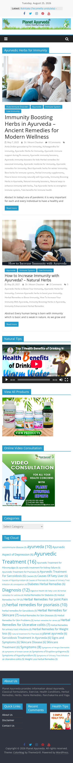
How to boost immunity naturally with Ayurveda (27, 176)
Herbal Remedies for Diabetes (40, 595)
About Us (7, 714)
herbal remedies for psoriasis (36, 604)
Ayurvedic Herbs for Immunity (29, 151)
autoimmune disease (14, 547)
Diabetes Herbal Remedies (46, 584)
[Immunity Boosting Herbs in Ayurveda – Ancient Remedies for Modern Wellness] (36, 58)
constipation (20, 584)
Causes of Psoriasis (38, 580)
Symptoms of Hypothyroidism (19, 655)
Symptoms (30, 647)
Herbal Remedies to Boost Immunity (22, 297)
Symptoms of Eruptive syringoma (50, 651)
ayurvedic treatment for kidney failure (39, 567)
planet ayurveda (54, 633)
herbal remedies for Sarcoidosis (19, 610)
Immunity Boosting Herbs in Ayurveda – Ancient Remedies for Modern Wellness (32, 126)
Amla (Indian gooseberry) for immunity (23, 146)
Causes (31, 576)
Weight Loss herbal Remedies (41, 659)
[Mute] (61, 379)
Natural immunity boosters (36, 181)
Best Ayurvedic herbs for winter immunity (47, 168)
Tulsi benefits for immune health (36, 190)
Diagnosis (16, 590)
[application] (36, 364)
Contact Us (8, 725)
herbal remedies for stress (47, 620)
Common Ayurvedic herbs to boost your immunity (38, 293)
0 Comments (54, 142)
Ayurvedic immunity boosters (44, 155)
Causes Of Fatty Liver (52, 576)
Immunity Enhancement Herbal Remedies (24, 306)
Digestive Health (38, 591)
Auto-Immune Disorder (17, 106)
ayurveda (39, 546)
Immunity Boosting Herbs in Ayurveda (47, 301)
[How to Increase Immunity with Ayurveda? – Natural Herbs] (36, 222)
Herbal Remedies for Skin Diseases (38, 615)
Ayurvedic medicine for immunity (39, 164)
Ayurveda (36, 106)
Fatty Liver (54, 591)
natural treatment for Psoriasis (27, 634)
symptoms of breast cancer (18, 651)
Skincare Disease (33, 642)
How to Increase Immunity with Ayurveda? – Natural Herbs (32, 277)
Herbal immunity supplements (49, 172)
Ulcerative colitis (14, 659)
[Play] (6, 379)
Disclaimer (8, 720)
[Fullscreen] (66, 379)
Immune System (53, 106)
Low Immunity (13, 111)
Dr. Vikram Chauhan (34, 142)
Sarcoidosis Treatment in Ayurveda (26, 638)
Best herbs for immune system (19, 172)
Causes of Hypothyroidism (15, 580)
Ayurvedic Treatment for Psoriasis (20, 571)
